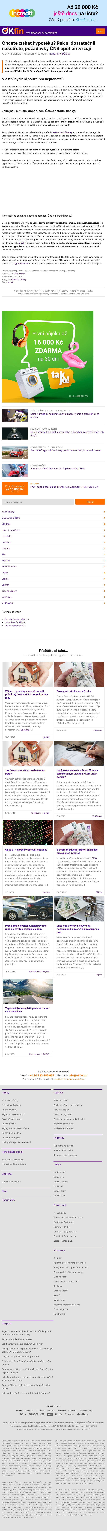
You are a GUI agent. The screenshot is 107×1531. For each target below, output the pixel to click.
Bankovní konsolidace (12, 1159)
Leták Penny (60, 1191)
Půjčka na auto (9, 1109)
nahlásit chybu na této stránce (70, 1079)
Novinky (49, 410)
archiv (10, 282)
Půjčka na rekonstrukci (13, 1114)
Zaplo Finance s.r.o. (63, 1240)
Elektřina (6, 524)
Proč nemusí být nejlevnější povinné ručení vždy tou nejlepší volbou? (27, 1371)
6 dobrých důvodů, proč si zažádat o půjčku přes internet (26, 1363)
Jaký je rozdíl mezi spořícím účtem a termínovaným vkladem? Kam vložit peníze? (77, 773)
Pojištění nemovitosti (64, 1123)
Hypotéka (24, 729)
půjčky (22, 243)
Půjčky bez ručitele (11, 1133)
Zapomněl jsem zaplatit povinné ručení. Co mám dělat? (26, 1387)
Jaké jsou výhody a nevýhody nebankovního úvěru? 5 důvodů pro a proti (78, 929)
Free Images (60, 1309)
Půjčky (66, 53)
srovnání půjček (23, 1446)
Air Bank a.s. (60, 1213)
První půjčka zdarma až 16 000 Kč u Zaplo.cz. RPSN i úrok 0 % (64, 486)
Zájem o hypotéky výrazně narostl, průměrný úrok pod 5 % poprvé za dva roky (26, 694)
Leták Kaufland (61, 1181)
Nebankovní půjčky (14, 622)
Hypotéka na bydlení (64, 1145)
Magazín (6, 1323)
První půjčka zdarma (12, 1119)
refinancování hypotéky (64, 1515)
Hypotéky (55, 53)
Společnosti (60, 1205)
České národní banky (61, 132)
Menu (100, 31)
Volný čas (6, 597)
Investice (6, 542)
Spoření (6, 584)
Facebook (58, 1314)
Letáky (57, 1164)
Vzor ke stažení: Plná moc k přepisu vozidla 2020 (57, 468)
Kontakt (57, 1258)
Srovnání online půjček (16, 619)
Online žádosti (61, 1290)
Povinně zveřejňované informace (70, 1262)
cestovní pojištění (92, 1476)
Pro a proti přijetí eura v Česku (74, 691)
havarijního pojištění (72, 1456)
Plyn (4, 554)
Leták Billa (59, 1177)
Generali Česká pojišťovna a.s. (68, 1217)
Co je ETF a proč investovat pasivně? (26, 849)
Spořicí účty (8, 1200)
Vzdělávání (7, 603)
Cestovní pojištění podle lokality (69, 1119)
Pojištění (35, 429)
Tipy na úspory (62, 410)
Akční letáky (36, 410)
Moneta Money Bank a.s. (66, 1231)
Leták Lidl (58, 1186)
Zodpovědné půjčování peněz (68, 1272)
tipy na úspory (16, 1510)
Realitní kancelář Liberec (66, 1304)
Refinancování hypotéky (65, 1155)
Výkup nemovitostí (14, 625)
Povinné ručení (49, 429)
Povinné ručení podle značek (68, 1105)
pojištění (42, 1492)
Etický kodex (60, 1276)
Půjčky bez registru (11, 1137)
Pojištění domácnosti (64, 1128)
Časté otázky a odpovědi (66, 1281)
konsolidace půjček (44, 1448)
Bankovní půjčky (10, 1100)
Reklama (58, 1286)
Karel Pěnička (19, 273)
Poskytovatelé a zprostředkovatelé (71, 1267)
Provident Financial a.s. (65, 1236)
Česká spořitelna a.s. (64, 1222)
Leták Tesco (60, 1195)
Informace (59, 1250)
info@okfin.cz (78, 1075)
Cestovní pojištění (11, 518)
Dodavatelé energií (11, 1181)
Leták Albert (60, 1172)
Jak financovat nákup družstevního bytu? (22, 1344)
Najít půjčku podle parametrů (16, 1142)
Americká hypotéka (63, 1150)
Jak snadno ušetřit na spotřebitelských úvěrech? (26, 1393)
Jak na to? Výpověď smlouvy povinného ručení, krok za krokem (65, 450)
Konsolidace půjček (12, 1151)
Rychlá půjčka (9, 1123)
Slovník (5, 578)
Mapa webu (59, 1300)
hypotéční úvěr (21, 263)
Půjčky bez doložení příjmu (15, 1128)
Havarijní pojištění (11, 530)
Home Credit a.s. (62, 1227)
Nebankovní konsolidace (14, 1164)
